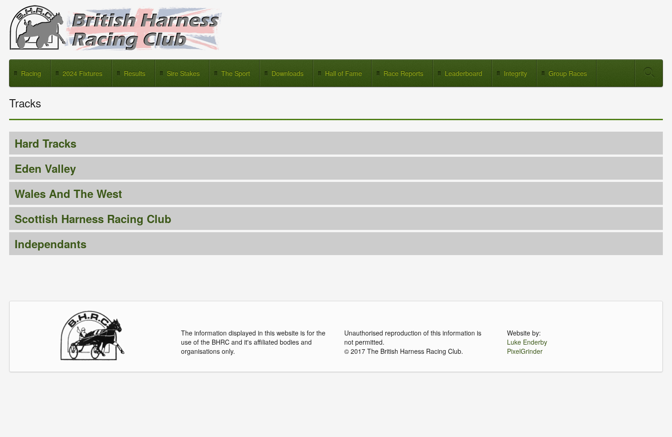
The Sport (235, 73)
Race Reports (403, 73)
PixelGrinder (525, 351)
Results (134, 73)
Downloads (288, 73)
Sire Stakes (183, 73)
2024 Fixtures (82, 73)
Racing (31, 73)
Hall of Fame (343, 73)
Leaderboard (463, 73)
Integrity (515, 73)
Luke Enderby (527, 341)
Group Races (568, 73)
